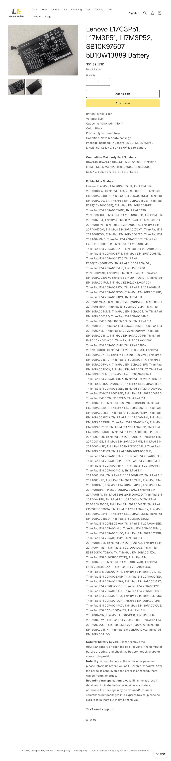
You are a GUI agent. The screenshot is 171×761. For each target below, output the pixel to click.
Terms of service (99, 750)
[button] (145, 13)
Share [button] (93, 719)
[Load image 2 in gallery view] (34, 87)
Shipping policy (118, 750)
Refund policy (63, 750)
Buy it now (123, 103)
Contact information (139, 750)
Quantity (90, 75)
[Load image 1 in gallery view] (16, 87)
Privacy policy (80, 750)
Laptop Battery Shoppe (42, 750)
